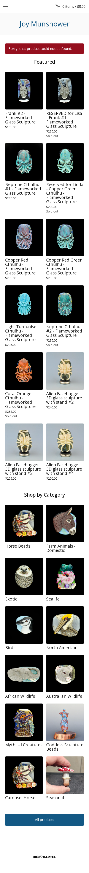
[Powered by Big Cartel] (44, 857)
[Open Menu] (5, 6)
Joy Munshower (45, 24)
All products (44, 819)
